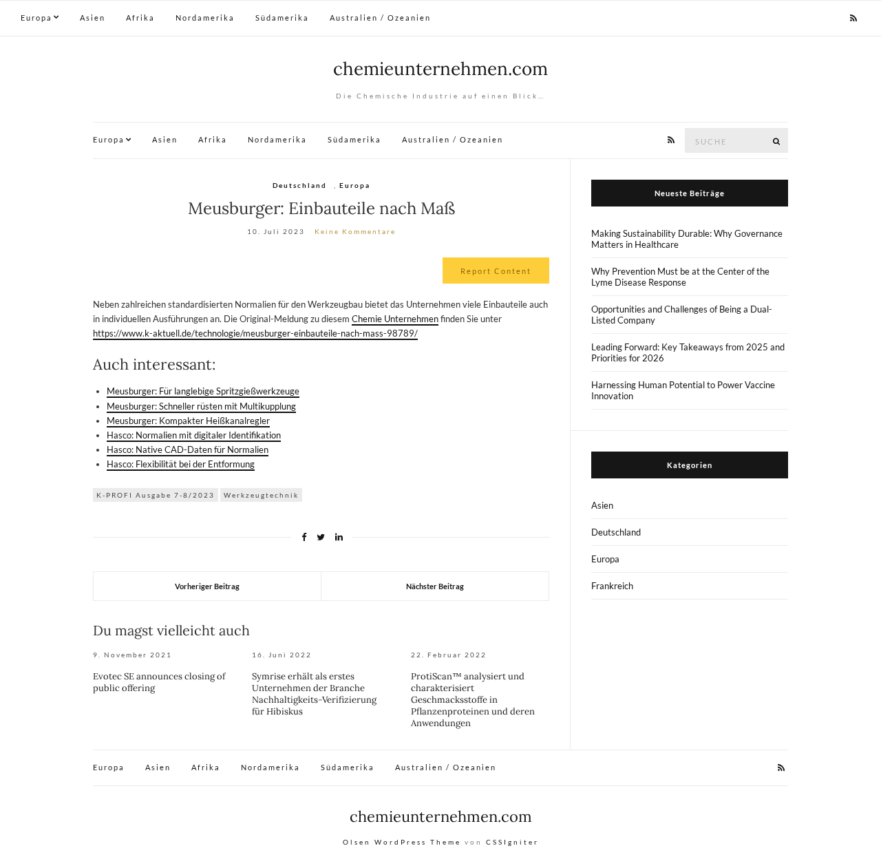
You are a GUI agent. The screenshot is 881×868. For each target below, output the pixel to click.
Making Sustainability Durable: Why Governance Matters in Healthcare (687, 239)
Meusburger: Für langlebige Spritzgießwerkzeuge (203, 390)
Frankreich (612, 585)
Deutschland (300, 185)
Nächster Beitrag (435, 586)
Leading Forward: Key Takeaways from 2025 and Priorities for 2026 (688, 352)
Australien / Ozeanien (380, 17)
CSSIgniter (512, 842)
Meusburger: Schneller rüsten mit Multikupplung (201, 406)
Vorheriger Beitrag (207, 586)
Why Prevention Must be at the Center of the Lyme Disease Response (680, 277)
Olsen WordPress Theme (402, 842)
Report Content (495, 270)
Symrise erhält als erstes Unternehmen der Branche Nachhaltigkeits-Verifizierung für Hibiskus (314, 693)
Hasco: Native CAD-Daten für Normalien (187, 449)
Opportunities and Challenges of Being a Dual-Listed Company (681, 315)
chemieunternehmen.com (440, 68)
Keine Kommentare (355, 231)
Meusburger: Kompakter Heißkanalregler (188, 420)
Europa (36, 17)
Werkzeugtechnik (261, 495)
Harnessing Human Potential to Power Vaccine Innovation (683, 390)
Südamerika (282, 17)
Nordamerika (205, 17)
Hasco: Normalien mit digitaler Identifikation (194, 435)
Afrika (140, 17)
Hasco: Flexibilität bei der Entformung (181, 463)
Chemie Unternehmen (395, 318)
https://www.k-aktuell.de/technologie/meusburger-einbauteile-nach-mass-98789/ (255, 333)
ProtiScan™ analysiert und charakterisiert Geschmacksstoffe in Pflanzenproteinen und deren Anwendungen (473, 699)
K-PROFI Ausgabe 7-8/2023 (155, 495)
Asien (92, 17)
